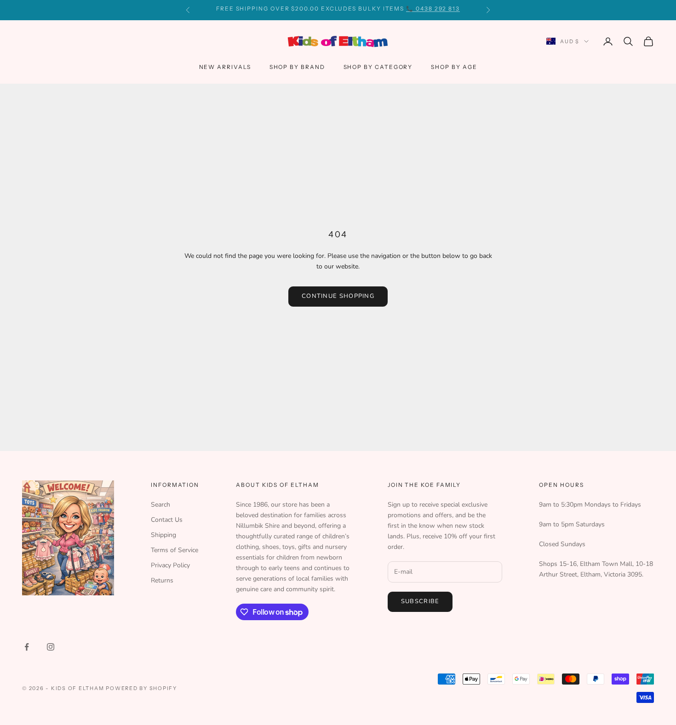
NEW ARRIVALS (225, 66)
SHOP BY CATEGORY (378, 66)
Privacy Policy (170, 565)
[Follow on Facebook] (26, 646)
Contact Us (167, 519)
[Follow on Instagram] (50, 646)
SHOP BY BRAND (297, 66)
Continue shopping (338, 296)
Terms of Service (174, 550)
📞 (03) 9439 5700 (397, 9)
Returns (162, 580)
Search (160, 504)
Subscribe (420, 601)
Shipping (163, 535)
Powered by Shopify (141, 688)
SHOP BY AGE (454, 66)
